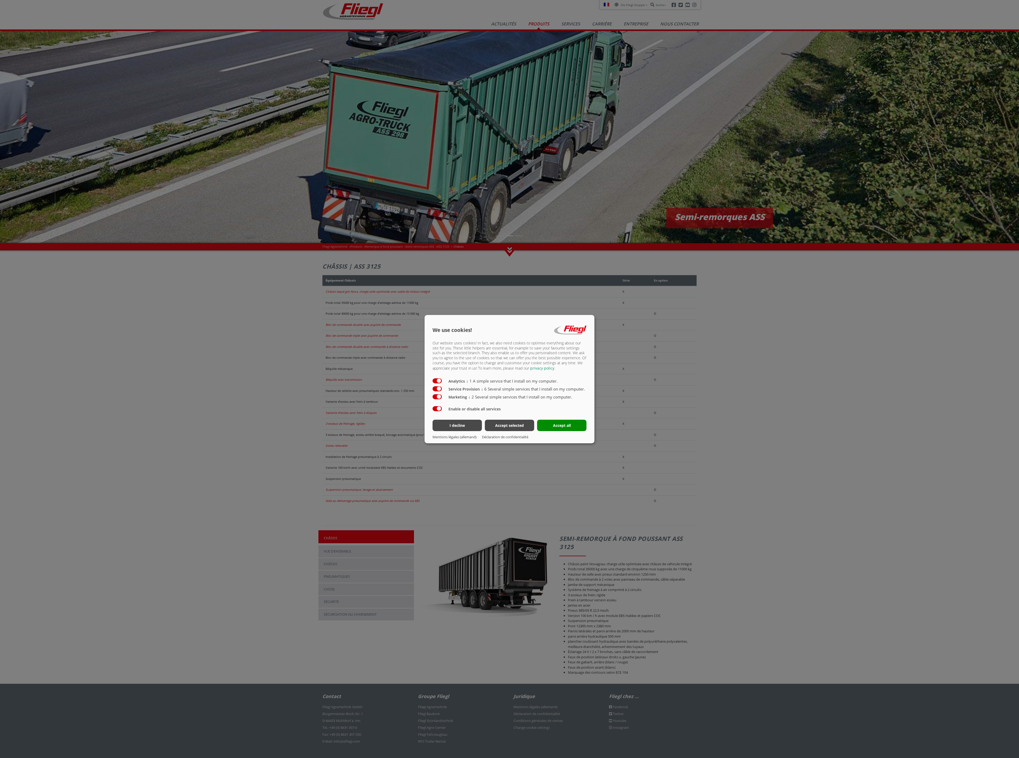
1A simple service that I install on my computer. (512, 381)
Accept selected (509, 425)
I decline (457, 425)
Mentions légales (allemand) (455, 437)
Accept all (562, 425)
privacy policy (542, 368)
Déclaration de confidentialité (505, 437)
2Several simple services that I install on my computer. (520, 397)
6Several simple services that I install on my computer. (533, 389)
